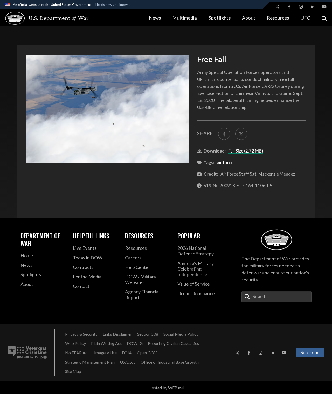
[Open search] (324, 18)
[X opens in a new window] (277, 7)
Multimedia (184, 18)
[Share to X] (241, 134)
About (248, 18)
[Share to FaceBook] (224, 134)
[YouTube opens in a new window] (324, 7)
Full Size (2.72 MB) (245, 151)
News (155, 18)
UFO (306, 18)
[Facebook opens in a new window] (289, 7)
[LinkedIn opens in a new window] (312, 7)
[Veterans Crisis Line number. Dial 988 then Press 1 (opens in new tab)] (27, 352)
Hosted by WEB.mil (166, 387)
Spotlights (220, 18)
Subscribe (310, 352)
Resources (278, 18)
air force (225, 162)
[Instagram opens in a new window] (301, 7)
